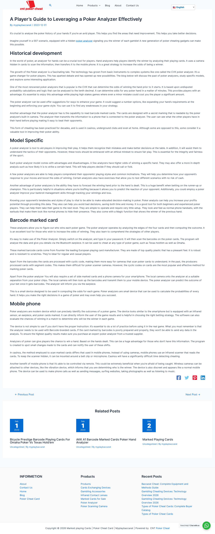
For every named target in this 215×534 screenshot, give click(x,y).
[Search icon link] (50, 5)
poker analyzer (84, 40)
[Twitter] (187, 377)
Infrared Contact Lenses (94, 495)
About (23, 483)
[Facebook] (179, 377)
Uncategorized (17, 447)
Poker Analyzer (89, 502)
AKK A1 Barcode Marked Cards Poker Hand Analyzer (106, 441)
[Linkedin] (203, 377)
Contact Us (26, 487)
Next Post (193, 394)
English (180, 7)
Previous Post (24, 394)
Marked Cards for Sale (93, 498)
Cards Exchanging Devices (95, 487)
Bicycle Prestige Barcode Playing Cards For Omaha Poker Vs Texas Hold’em (40, 441)
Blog (22, 495)
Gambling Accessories (93, 491)
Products (86, 483)
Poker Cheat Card (30, 498)
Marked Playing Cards (157, 439)
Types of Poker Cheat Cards (157, 513)
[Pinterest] (195, 377)
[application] (99, 5)
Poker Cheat (163, 528)
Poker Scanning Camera (94, 506)
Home (23, 491)
